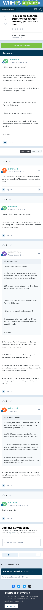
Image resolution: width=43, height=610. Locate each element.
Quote (11, 142)
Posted (18, 62)
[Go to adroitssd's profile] (4, 170)
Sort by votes (26, 151)
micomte (22, 35)
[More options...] (37, 61)
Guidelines (9, 599)
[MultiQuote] (5, 142)
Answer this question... (15, 542)
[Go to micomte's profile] (5, 61)
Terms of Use (33, 596)
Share (11, 555)
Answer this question (21, 45)
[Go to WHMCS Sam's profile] (4, 253)
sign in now (12, 533)
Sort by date (36, 151)
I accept (12, 606)
